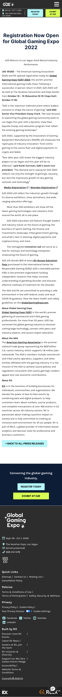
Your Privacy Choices (13, 611)
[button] (35, 13)
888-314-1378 (13, 552)
